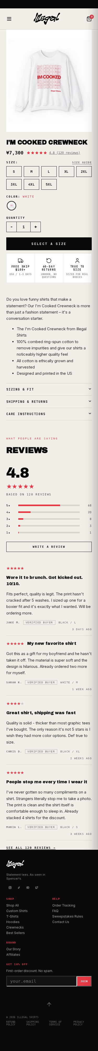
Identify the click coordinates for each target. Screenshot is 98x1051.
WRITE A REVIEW (49, 547)
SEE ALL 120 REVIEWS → (31, 847)
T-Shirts (12, 916)
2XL (84, 171)
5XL (49, 184)
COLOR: (20, 196)
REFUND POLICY (10, 1023)
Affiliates (13, 955)
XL (66, 171)
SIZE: (12, 162)
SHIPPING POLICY (32, 1023)
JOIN (84, 981)
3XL (14, 184)
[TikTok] (18, 887)
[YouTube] (27, 887)
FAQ (55, 911)
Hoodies (13, 922)
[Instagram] (10, 887)
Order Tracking (63, 905)
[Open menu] (9, 19)
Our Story (13, 949)
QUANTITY (15, 218)
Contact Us (60, 922)
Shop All (12, 905)
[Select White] (11, 205)
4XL (31, 184)
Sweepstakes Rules (67, 916)
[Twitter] (36, 887)
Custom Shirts (17, 911)
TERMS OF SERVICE (55, 1023)
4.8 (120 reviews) (64, 153)
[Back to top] (49, 1004)
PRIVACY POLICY (78, 1023)
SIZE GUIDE (82, 162)
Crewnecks (15, 927)
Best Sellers (15, 933)
